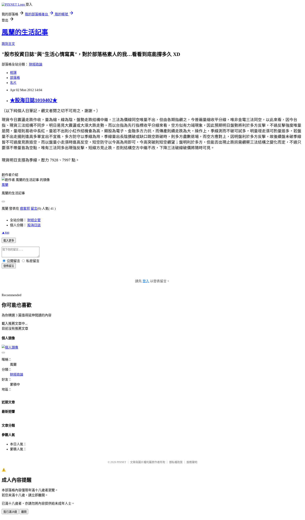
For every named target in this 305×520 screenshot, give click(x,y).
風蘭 (5, 185)
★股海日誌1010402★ (33, 100)
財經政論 (35, 64)
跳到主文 (8, 44)
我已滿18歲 (10, 511)
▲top (5, 232)
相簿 (13, 72)
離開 (24, 511)
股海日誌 (34, 225)
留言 (34, 208)
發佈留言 (8, 265)
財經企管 (34, 220)
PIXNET (121, 462)
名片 (13, 82)
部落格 (15, 77)
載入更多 (8, 240)
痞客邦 (25, 208)
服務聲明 (192, 462)
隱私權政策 (176, 462)
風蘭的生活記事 (25, 32)
